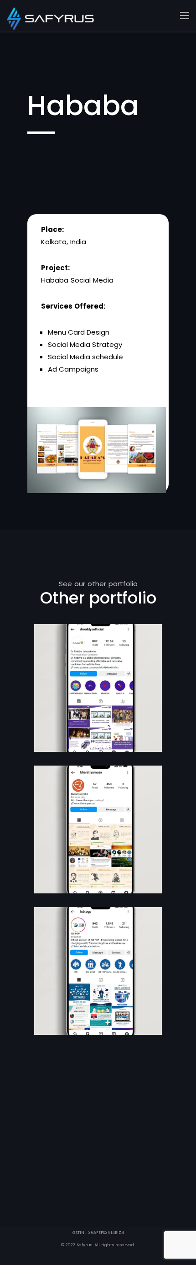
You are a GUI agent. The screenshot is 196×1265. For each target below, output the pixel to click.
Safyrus (84, 1245)
